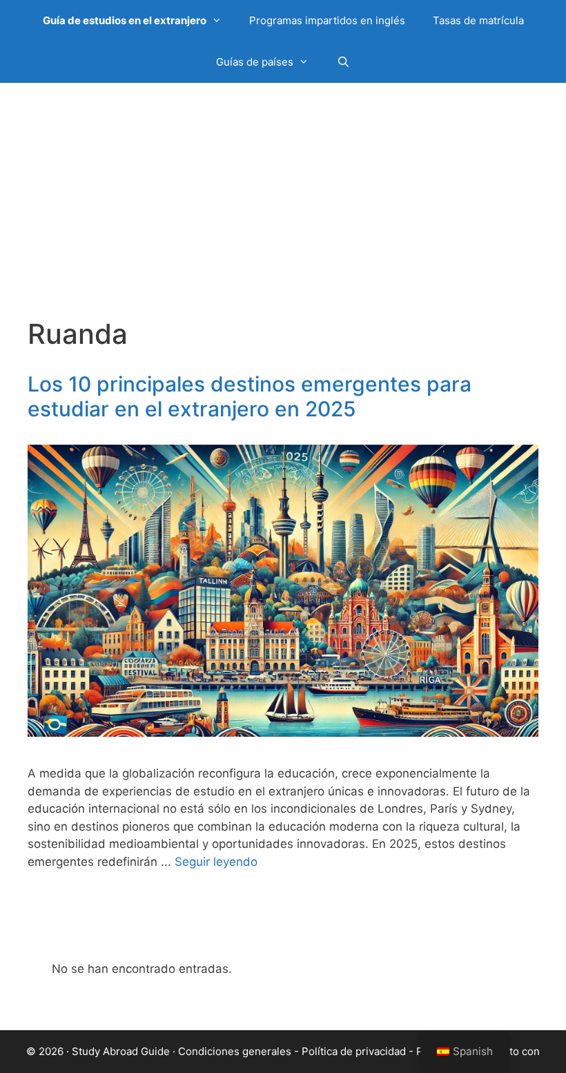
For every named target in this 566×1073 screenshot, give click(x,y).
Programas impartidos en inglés (327, 20)
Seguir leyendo (216, 862)
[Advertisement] (283, 214)
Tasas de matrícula (478, 20)
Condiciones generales (234, 1051)
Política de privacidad (354, 1051)
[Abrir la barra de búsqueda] (342, 62)
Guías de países (254, 61)
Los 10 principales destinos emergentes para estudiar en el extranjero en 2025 (249, 396)
